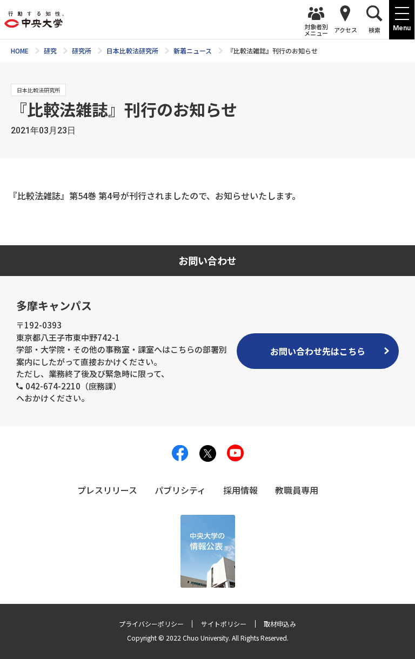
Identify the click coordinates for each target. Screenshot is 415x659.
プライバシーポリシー (151, 623)
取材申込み (280, 623)
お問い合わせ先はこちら (317, 351)
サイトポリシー (223, 623)
